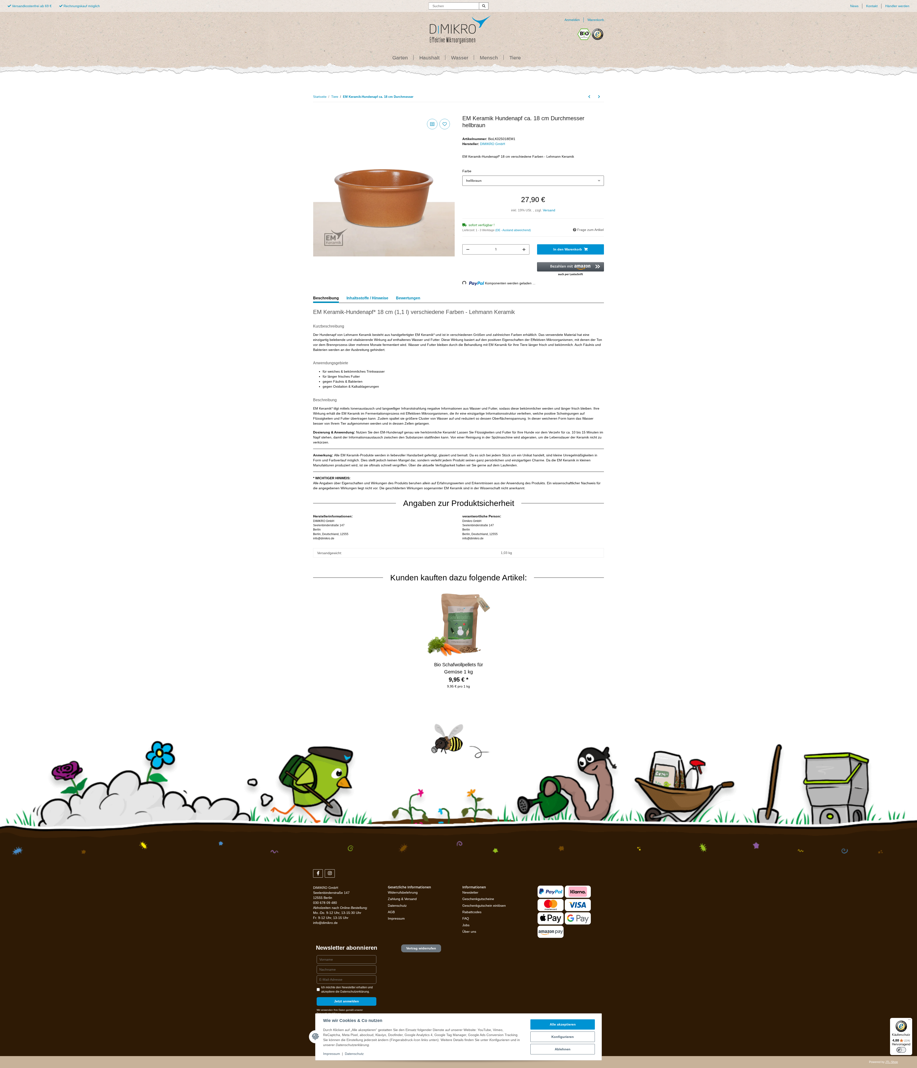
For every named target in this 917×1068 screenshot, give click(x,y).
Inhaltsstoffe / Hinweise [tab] (367, 298)
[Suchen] (484, 6)
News (854, 6)
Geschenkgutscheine (478, 899)
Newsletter (470, 892)
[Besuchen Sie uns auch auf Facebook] (318, 873)
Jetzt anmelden (346, 1001)
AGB (391, 912)
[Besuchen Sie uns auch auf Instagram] (330, 873)
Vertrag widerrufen (421, 948)
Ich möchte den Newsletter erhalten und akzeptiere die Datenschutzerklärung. (347, 989)
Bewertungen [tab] (408, 298)
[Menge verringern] (468, 249)
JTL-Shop (891, 1062)
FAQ (465, 918)
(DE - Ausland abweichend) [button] (513, 230)
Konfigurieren (562, 1037)
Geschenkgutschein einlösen (484, 905)
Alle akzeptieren (563, 1024)
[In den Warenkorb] (317, 112)
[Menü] (909, 1021)
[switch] (901, 1050)
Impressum (396, 918)
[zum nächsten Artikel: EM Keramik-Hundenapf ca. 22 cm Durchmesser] (599, 97)
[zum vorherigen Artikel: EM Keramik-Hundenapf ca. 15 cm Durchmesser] (589, 97)
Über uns (469, 931)
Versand (549, 210)
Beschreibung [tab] (326, 298)
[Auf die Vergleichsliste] (432, 124)
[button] (570, 269)
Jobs (465, 925)
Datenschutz (397, 905)
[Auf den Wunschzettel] (444, 124)
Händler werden (897, 6)
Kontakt (872, 6)
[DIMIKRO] (453, 28)
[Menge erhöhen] (524, 249)
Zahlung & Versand (402, 899)
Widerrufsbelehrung (403, 892)
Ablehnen (562, 1049)
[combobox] (533, 181)
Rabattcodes (471, 912)
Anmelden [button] (572, 20)
